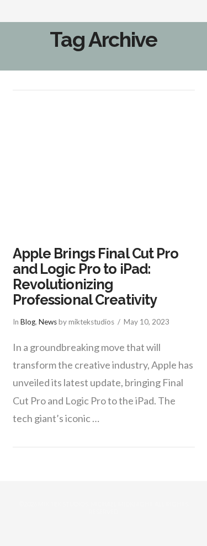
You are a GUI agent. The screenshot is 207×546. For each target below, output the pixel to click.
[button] (189, 15)
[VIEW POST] (104, 169)
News (48, 321)
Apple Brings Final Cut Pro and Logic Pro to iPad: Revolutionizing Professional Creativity (96, 276)
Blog (27, 321)
